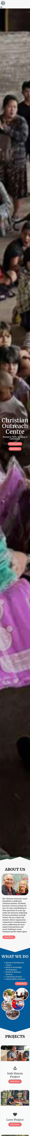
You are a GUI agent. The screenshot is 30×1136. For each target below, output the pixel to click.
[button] (1, 7)
